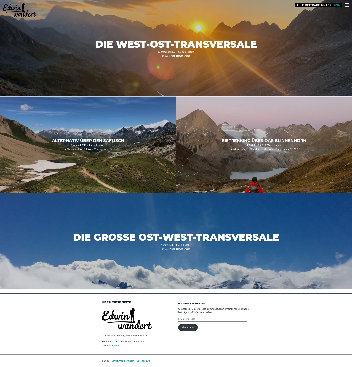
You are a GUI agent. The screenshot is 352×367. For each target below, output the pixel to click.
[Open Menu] (347, 5)
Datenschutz (144, 360)
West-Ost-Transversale (177, 55)
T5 (291, 149)
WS (296, 149)
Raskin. (116, 345)
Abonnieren (187, 327)
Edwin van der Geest (123, 360)
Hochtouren (256, 149)
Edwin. (141, 341)
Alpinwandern (74, 149)
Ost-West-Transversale (96, 149)
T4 (111, 149)
